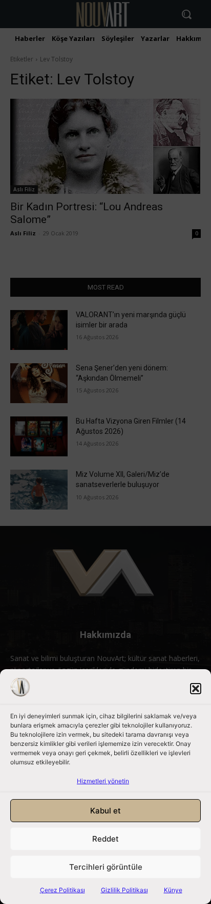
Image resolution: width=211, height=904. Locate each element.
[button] (196, 688)
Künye (173, 890)
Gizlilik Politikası (124, 890)
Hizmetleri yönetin (103, 781)
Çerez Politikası (62, 890)
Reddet (105, 839)
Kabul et (105, 810)
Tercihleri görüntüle (105, 867)
